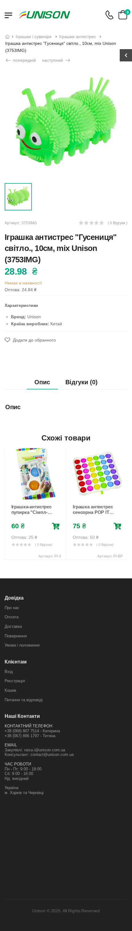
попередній (24, 60)
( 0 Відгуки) (43, 544)
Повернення (16, 636)
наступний (53, 60)
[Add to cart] (56, 526)
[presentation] (9, 503)
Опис (42, 382)
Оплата (11, 617)
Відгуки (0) (81, 382)
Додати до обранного (34, 340)
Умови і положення (22, 645)
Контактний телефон (28, 726)
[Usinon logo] (44, 15)
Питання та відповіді (24, 700)
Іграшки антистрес (77, 36)
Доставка (13, 626)
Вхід (9, 671)
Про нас (12, 607)
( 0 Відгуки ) (117, 223)
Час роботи (18, 764)
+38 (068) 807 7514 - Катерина (32, 731)
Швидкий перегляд (35, 493)
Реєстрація (15, 681)
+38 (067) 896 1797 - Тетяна (30, 735)
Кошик (10, 690)
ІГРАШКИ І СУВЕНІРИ (34, 36)
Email (11, 745)
